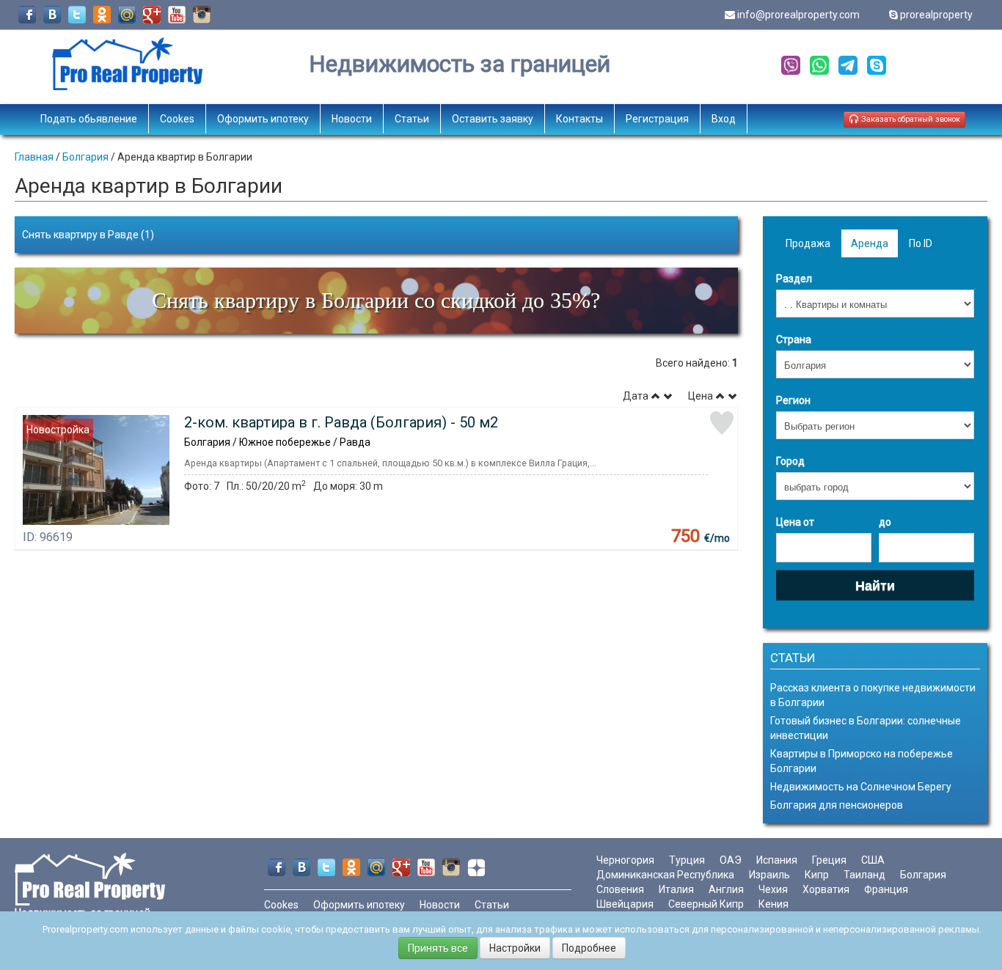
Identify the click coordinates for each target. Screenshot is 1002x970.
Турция (687, 860)
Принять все (438, 948)
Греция (829, 860)
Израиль (769, 875)
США (873, 860)
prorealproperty (936, 15)
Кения (773, 904)
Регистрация (657, 119)
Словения (620, 889)
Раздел (794, 278)
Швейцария (625, 904)
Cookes (177, 119)
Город (790, 461)
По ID (920, 243)
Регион (793, 400)
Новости (352, 119)
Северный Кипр (706, 904)
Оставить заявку (492, 119)
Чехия (773, 889)
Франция (886, 889)
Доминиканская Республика (665, 875)
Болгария (85, 157)
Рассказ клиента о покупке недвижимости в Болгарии (873, 695)
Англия (726, 889)
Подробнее (589, 948)
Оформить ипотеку (263, 119)
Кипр (817, 875)
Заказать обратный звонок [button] (909, 119)
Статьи (412, 119)
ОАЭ (731, 860)
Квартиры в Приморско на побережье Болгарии (861, 761)
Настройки (515, 948)
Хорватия (825, 889)
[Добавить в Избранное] (722, 423)
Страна (793, 339)
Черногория (625, 860)
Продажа (808, 243)
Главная (34, 157)
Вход (724, 119)
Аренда (869, 243)
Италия (676, 889)
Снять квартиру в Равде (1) (88, 234)
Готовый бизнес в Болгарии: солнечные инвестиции (865, 728)
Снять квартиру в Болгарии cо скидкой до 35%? (376, 300)
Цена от (795, 522)
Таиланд (864, 875)
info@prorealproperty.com (798, 15)
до (885, 522)
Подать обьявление (88, 119)
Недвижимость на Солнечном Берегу (860, 787)
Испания (776, 860)
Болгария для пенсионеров (836, 805)
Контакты (579, 119)
